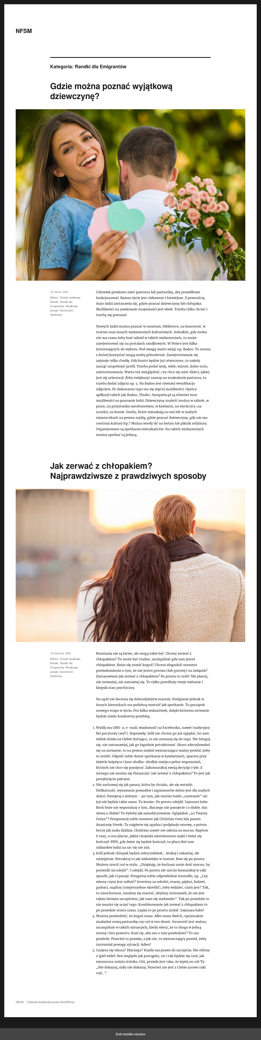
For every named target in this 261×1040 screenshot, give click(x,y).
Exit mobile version (130, 1034)
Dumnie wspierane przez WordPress (50, 1002)
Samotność (66, 310)
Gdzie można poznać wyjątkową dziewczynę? (111, 90)
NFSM (24, 30)
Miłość (54, 297)
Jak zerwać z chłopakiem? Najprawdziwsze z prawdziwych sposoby (128, 470)
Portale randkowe (70, 297)
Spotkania (56, 315)
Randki (54, 302)
